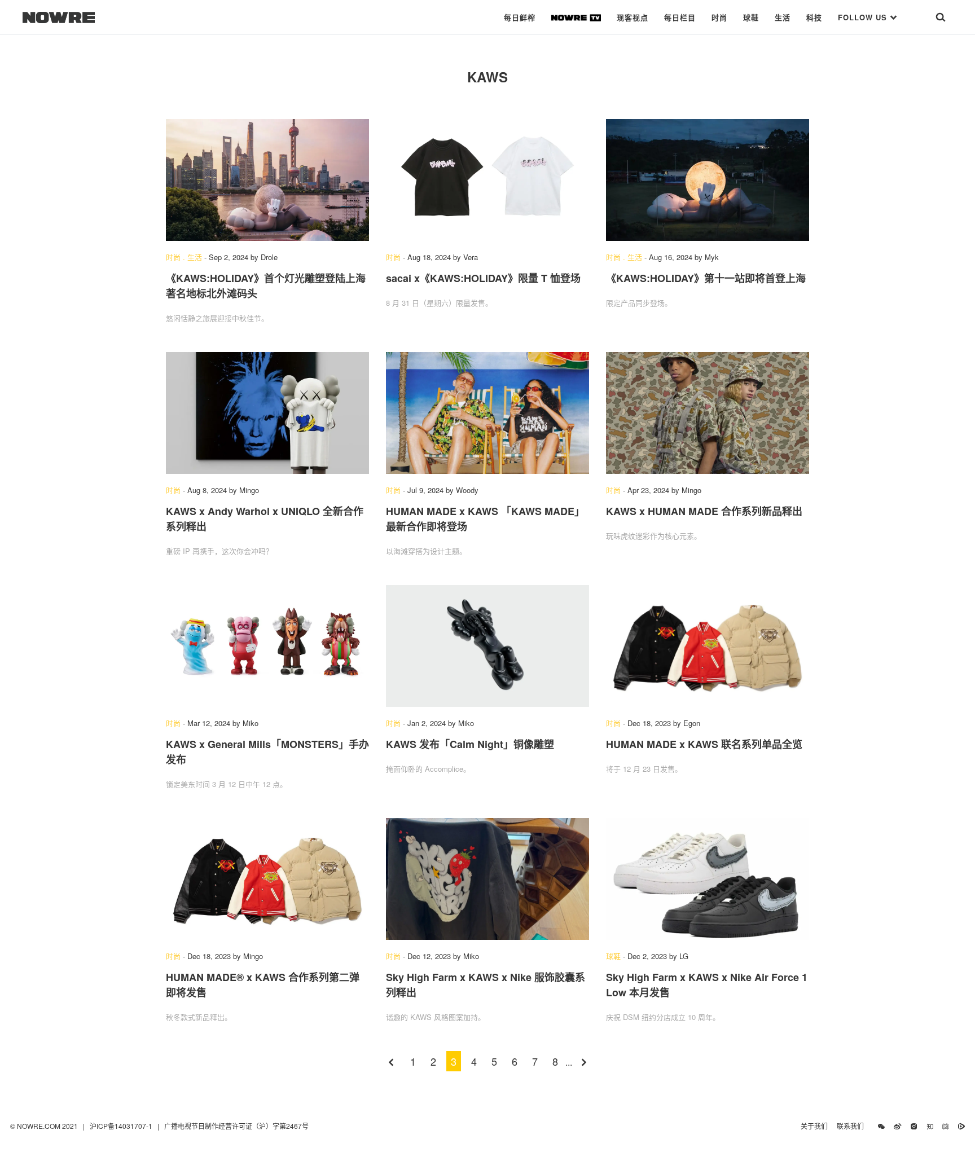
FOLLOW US (864, 17)
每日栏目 (680, 17)
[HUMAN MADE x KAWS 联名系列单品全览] (707, 646)
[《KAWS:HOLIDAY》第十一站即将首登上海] (707, 180)
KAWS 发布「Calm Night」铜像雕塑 (470, 744)
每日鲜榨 (519, 17)
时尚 (719, 17)
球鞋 (751, 17)
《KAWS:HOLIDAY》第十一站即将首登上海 (706, 278)
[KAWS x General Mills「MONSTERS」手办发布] (267, 646)
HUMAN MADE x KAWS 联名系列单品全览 (704, 744)
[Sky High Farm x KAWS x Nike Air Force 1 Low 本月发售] (707, 879)
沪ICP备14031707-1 (122, 1126)
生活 (782, 17)
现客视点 (632, 17)
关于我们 (814, 1126)
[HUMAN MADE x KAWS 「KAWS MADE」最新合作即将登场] (487, 413)
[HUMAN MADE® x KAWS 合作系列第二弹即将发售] (267, 879)
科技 (814, 17)
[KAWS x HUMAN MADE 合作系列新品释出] (707, 413)
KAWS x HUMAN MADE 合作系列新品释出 (704, 511)
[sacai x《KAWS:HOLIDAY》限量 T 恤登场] (487, 180)
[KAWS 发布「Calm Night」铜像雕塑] (487, 646)
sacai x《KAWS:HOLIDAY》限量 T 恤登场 (483, 278)
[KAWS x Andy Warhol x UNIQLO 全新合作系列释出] (267, 413)
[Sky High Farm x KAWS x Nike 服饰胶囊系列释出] (487, 879)
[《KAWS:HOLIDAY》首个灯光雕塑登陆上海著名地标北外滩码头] (267, 180)
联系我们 (853, 1126)
